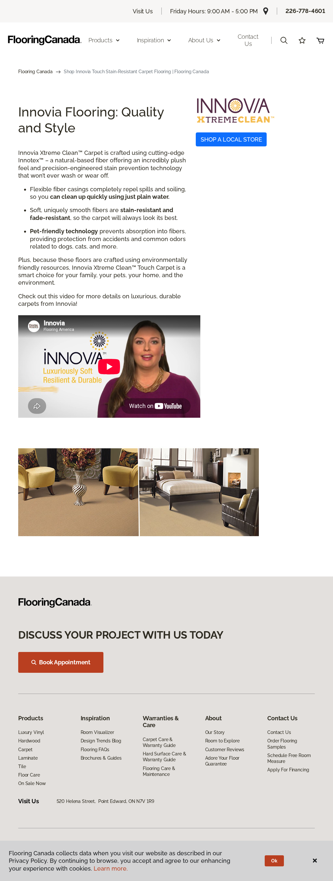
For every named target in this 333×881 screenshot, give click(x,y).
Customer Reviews (225, 749)
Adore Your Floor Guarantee (222, 760)
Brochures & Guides (101, 758)
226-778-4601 (305, 10)
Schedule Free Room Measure (289, 758)
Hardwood (29, 740)
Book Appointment (64, 662)
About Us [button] (201, 40)
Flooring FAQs (95, 749)
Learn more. (111, 868)
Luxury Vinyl (31, 732)
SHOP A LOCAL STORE (231, 139)
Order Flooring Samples (282, 743)
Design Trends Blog (101, 740)
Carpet (25, 749)
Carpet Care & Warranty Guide (159, 742)
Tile (22, 766)
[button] (283, 40)
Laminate (28, 758)
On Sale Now (32, 783)
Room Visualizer (97, 732)
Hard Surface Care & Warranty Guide (164, 756)
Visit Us (143, 11)
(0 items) (320, 40)
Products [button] (100, 40)
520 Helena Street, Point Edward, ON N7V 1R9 (105, 801)
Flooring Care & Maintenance (159, 771)
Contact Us (248, 40)
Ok (274, 860)
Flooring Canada (35, 71)
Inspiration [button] (150, 40)
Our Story (215, 732)
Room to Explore (222, 740)
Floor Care (29, 775)
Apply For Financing (288, 769)
